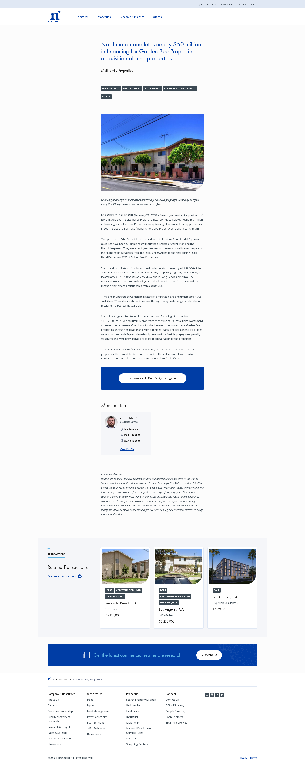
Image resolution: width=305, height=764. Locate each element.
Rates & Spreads (57, 733)
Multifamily (152, 88)
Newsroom (54, 744)
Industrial (132, 717)
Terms (253, 758)
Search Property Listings (141, 699)
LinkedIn (217, 695)
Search (253, 4)
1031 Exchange (96, 728)
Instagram (212, 695)
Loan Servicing (96, 722)
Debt (90, 699)
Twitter (222, 695)
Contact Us (172, 699)
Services (83, 17)
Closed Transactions (60, 738)
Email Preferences (176, 722)
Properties (104, 17)
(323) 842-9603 (132, 440)
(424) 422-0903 (132, 434)
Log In (200, 4)
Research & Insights (132, 17)
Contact (241, 4)
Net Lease (132, 738)
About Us (53, 699)
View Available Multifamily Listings (151, 378)
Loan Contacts (174, 717)
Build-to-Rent (134, 705)
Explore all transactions (62, 576)
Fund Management (98, 711)
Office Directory (175, 705)
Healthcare (132, 711)
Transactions (63, 679)
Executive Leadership (60, 711)
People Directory (176, 711)
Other (106, 96)
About (210, 4)
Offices (157, 17)
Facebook (207, 695)
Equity (90, 705)
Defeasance (94, 734)
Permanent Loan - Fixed (179, 88)
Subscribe (207, 655)
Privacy (243, 758)
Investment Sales (97, 717)
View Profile (127, 449)
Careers (225, 4)
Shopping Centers (137, 744)
